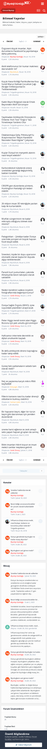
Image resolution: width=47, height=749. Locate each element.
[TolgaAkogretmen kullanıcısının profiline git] (42, 82)
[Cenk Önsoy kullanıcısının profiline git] (42, 291)
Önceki (10, 41)
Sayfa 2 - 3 (23, 41)
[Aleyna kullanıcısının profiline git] (7, 627)
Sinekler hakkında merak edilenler (24, 573)
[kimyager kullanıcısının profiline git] (42, 382)
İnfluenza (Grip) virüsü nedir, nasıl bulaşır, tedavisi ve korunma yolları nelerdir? (22, 523)
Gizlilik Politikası (25, 736)
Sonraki (36, 41)
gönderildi (27, 628)
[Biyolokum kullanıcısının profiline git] (42, 67)
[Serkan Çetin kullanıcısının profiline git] (42, 397)
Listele (40, 37)
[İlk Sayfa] (3, 41)
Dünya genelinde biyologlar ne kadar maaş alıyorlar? (25, 652)
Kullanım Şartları (11, 736)
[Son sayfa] (43, 41)
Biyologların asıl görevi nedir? (22, 550)
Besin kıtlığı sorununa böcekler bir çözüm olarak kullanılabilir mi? (23, 506)
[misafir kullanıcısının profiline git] (42, 103)
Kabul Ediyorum (24, 745)
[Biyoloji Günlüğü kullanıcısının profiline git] (42, 49)
